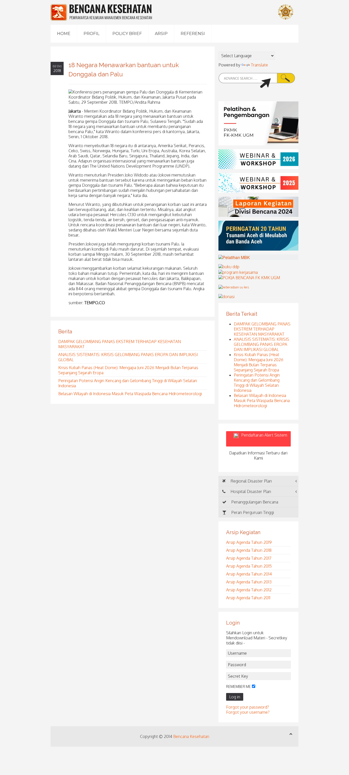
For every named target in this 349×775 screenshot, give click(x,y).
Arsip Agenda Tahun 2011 (248, 597)
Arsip (161, 33)
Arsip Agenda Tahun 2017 (248, 558)
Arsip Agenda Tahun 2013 (249, 581)
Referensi (193, 33)
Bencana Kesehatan (191, 736)
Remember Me (238, 686)
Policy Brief (127, 33)
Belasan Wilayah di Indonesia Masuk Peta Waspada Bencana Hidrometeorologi (130, 393)
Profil (91, 33)
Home (64, 33)
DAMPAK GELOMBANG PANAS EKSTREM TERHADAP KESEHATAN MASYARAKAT (262, 329)
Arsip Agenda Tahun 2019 (249, 542)
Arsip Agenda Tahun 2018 (249, 550)
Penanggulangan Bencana (254, 501)
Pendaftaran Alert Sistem (264, 438)
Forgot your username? (248, 712)
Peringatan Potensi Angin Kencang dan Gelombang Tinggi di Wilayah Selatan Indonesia (257, 382)
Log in (234, 696)
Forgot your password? (247, 707)
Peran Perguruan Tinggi (252, 512)
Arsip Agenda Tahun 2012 (249, 589)
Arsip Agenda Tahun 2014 (249, 574)
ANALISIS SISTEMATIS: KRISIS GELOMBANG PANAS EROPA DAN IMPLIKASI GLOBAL (261, 344)
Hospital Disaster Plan (250, 491)
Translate (259, 64)
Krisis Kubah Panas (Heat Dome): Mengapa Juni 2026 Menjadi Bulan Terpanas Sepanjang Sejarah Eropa (258, 362)
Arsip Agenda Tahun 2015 (249, 566)
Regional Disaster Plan (250, 481)
